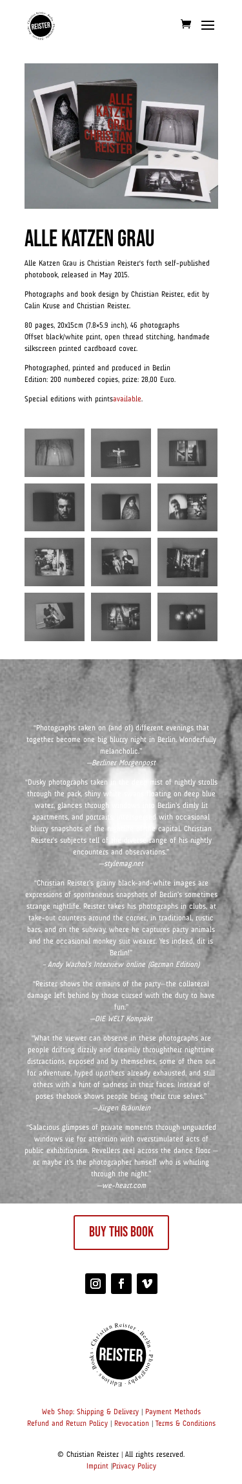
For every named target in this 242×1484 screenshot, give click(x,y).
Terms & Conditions (186, 1424)
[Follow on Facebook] (121, 1283)
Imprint (97, 1466)
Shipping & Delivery (108, 1412)
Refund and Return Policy (67, 1424)
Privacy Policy (134, 1466)
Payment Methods (173, 1412)
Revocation (131, 1424)
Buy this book (121, 1232)
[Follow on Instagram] (95, 1283)
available (127, 399)
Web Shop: (58, 1412)
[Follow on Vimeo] (147, 1283)
